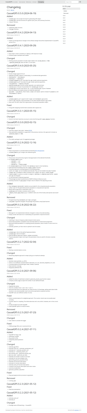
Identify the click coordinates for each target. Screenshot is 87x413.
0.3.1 (64, 22)
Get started (22, 2)
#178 (36, 150)
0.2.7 (64, 31)
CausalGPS (9, 2)
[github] (80, 2)
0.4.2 (64, 15)
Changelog (41, 2)
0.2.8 (64, 29)
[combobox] (71, 2)
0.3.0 (64, 25)
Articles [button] (34, 2)
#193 (30, 130)
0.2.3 (64, 41)
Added (65, 11)
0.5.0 (64, 8)
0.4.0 (64, 20)
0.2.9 (64, 27)
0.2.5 (64, 36)
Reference (28, 2)
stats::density (46, 119)
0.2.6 (64, 34)
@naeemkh (41, 150)
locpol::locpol (32, 167)
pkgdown (76, 410)
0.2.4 (64, 38)
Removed (66, 13)
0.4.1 (64, 18)
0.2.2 (64, 43)
